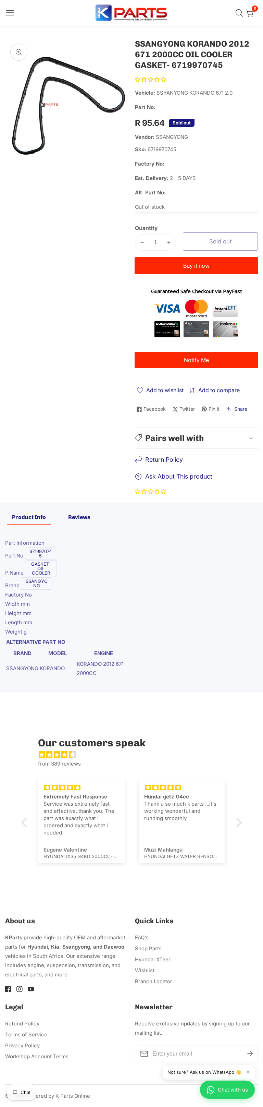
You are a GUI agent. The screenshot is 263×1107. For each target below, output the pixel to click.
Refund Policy (22, 1023)
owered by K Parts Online (59, 1095)
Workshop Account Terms (36, 1056)
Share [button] (240, 409)
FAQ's (142, 937)
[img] (135, 754)
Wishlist (144, 970)
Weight (14, 631)
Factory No (18, 594)
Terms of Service (26, 1034)
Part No (15, 555)
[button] (150, 79)
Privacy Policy (22, 1045)
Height (14, 613)
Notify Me (196, 360)
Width (13, 604)
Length (14, 622)
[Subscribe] (250, 1053)
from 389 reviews (59, 763)
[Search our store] (241, 13)
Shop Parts (148, 948)
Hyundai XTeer (153, 959)
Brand (13, 585)
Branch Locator (153, 981)
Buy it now (196, 265)
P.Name (15, 572)
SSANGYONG (172, 137)
